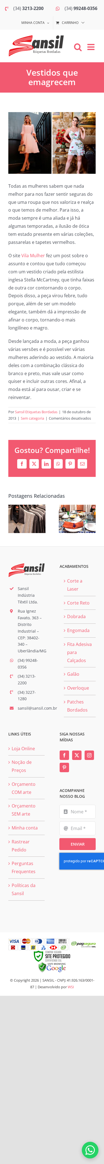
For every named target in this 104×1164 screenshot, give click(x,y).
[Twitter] (77, 755)
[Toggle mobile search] (78, 47)
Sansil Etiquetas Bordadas (36, 411)
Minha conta (25, 828)
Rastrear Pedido (21, 846)
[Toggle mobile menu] (91, 47)
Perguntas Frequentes (23, 867)
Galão (73, 674)
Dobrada (76, 616)
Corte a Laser (74, 585)
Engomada (78, 630)
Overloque (78, 688)
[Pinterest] (64, 767)
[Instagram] (89, 755)
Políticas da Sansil (23, 889)
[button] (12, 519)
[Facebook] (64, 755)
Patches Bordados (77, 706)
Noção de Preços (22, 766)
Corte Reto (78, 603)
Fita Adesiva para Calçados (79, 652)
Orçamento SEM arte (23, 810)
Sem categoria (32, 418)
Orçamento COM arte (23, 788)
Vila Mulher (33, 255)
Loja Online (23, 749)
